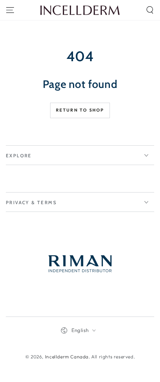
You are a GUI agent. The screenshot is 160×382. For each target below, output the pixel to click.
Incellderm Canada (67, 357)
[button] (150, 10)
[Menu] (10, 10)
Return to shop (80, 110)
